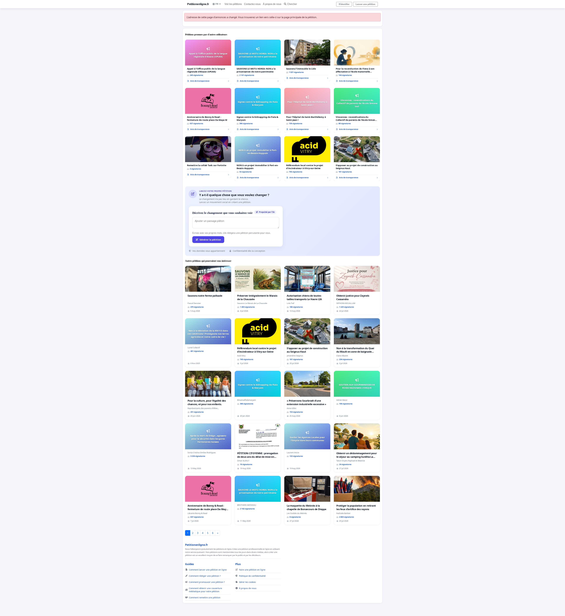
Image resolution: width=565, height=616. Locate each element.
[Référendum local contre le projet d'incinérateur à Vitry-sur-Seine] (307, 158)
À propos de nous (272, 4)
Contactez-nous (252, 4)
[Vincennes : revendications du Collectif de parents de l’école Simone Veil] (357, 110)
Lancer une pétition (365, 4)
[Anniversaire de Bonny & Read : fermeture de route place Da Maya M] (208, 110)
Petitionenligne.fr (198, 4)
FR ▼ (218, 4)
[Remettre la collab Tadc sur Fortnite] (208, 157)
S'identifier (344, 4)
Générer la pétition (210, 239)
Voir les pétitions (233, 4)
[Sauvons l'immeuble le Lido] (307, 60)
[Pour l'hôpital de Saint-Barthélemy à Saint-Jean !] (307, 110)
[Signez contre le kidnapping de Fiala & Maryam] (258, 110)
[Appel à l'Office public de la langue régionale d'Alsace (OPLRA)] (208, 62)
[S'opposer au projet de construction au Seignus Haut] (357, 158)
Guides (189, 564)
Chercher (292, 4)
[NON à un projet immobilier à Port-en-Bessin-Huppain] (258, 158)
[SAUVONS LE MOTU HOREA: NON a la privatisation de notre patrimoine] (258, 62)
